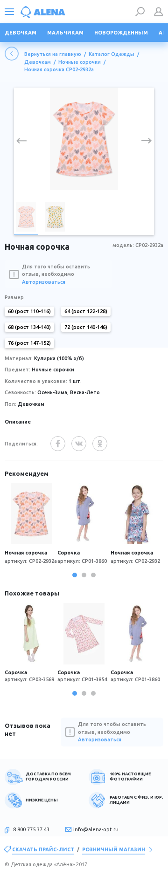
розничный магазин (113, 849)
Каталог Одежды (111, 54)
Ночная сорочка (26, 552)
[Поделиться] (57, 443)
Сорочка (68, 552)
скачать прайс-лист (43, 849)
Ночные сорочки (79, 62)
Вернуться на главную (52, 54)
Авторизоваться (43, 282)
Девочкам (37, 62)
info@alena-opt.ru (96, 829)
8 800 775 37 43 (31, 829)
